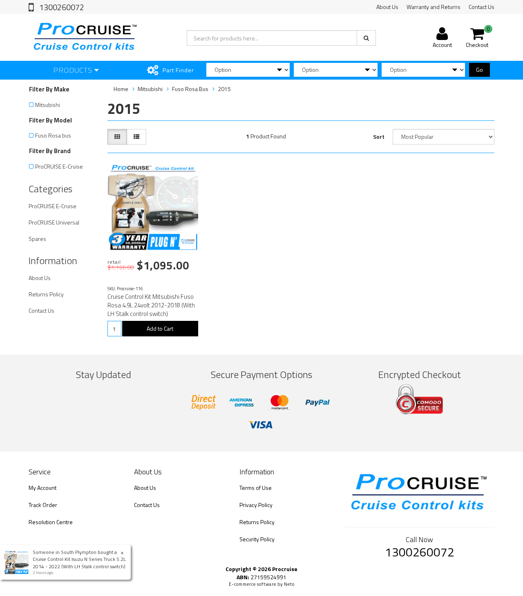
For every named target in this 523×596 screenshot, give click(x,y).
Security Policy (257, 539)
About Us (387, 6)
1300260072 (61, 7)
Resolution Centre (51, 522)
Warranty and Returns (433, 6)
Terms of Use (255, 487)
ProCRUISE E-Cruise (59, 166)
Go (479, 69)
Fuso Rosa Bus (190, 89)
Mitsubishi (47, 104)
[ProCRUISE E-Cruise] (188, 241)
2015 (224, 89)
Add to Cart (160, 328)
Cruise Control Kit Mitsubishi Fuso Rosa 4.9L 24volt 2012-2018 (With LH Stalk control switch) (151, 305)
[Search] (366, 38)
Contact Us (481, 6)
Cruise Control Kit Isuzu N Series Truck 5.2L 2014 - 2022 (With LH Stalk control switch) (79, 562)
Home (121, 89)
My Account (42, 487)
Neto (289, 584)
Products (73, 70)
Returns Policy (46, 294)
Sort (378, 136)
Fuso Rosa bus (53, 135)
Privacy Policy (256, 504)
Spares (37, 238)
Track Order (43, 504)
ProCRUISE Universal (54, 222)
